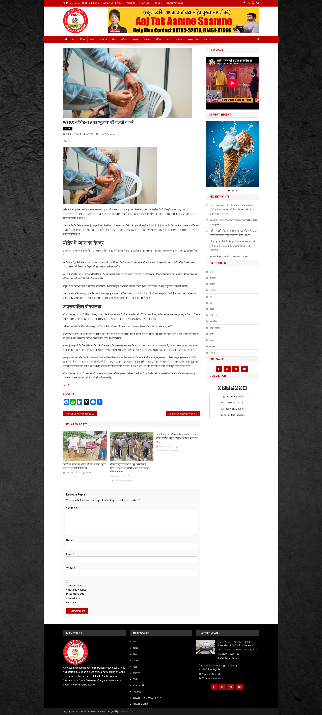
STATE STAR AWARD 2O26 (147, 698)
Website (70, 567)
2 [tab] (233, 190)
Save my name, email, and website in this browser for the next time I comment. (76, 594)
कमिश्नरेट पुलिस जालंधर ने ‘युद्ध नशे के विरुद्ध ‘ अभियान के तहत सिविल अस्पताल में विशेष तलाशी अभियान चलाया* (129, 468)
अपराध (136, 39)
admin (89, 134)
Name (70, 540)
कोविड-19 (110, 225)
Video (120, 3)
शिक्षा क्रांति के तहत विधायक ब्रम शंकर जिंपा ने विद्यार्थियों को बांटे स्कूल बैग (234, 222)
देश (73, 39)
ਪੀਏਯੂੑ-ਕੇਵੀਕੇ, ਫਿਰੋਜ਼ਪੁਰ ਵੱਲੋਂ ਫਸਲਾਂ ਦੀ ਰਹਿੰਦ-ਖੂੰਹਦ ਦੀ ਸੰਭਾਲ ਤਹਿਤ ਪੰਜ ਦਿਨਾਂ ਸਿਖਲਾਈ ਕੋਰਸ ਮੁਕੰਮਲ (233, 232)
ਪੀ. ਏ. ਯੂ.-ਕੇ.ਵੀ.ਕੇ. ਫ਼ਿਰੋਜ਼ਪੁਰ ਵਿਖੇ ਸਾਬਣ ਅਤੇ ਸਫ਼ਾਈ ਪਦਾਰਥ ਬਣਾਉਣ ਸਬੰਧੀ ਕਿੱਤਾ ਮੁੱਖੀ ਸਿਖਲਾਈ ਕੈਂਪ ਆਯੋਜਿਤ (232, 246)
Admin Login (145, 3)
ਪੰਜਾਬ (212, 352)
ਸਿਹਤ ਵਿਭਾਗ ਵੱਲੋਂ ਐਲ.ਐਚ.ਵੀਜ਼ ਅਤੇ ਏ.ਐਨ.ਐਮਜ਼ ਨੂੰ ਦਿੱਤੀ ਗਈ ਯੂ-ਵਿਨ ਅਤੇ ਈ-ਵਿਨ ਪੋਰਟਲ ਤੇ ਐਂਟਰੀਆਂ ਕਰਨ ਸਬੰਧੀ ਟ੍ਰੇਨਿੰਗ (232, 209)
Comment (72, 507)
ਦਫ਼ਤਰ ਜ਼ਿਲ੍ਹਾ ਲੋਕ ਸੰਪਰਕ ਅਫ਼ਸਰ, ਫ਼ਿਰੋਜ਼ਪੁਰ (229, 256)
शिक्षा (169, 39)
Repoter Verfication (174, 3)
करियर (158, 39)
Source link (68, 393)
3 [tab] (236, 190)
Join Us (158, 3)
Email (70, 554)
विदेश (82, 39)
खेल (114, 39)
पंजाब (92, 39)
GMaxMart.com (126, 711)
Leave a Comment (107, 134)
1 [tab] (229, 190)
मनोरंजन (124, 39)
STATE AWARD (141, 704)
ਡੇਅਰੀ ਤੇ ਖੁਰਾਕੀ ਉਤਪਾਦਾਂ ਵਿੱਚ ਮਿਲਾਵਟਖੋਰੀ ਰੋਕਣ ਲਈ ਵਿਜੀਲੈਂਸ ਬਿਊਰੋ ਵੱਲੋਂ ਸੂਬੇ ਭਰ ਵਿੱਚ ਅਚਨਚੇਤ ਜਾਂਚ (178, 438)
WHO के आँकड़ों (69, 293)
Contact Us (108, 3)
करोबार (147, 39)
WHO (79, 209)
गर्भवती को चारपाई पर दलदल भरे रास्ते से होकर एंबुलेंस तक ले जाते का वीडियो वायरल (84, 466)
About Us (131, 3)
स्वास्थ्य (179, 39)
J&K (212, 271)
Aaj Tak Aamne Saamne (121, 480)
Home (96, 3)
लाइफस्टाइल (193, 39)
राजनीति (103, 39)
